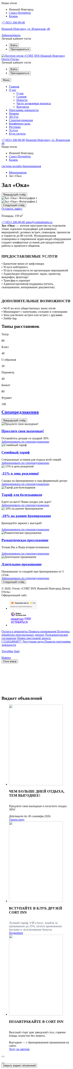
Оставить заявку (11, 208)
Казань (13, 16)
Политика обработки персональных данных (35, 633)
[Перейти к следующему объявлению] (2, 1062)
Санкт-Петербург (20, 12)
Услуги (13, 130)
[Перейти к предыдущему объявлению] (2, 1056)
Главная (14, 86)
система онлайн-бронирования (21, 166)
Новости (22, 100)
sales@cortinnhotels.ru (39, 222)
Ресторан (15, 127)
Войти (13, 45)
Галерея (21, 96)
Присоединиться (19, 49)
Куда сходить (17, 133)
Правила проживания (42, 631)
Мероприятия (17, 172)
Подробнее (16, 933)
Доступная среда (33, 641)
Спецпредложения (21, 120)
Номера (14, 113)
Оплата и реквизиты (14, 631)
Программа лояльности (24, 110)
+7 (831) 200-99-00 (13, 22)
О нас (12, 90)
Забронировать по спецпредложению (25, 441)
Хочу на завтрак (19, 1049)
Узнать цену (17, 819)
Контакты (22, 106)
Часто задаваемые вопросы (33, 103)
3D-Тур (13, 116)
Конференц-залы (19, 123)
